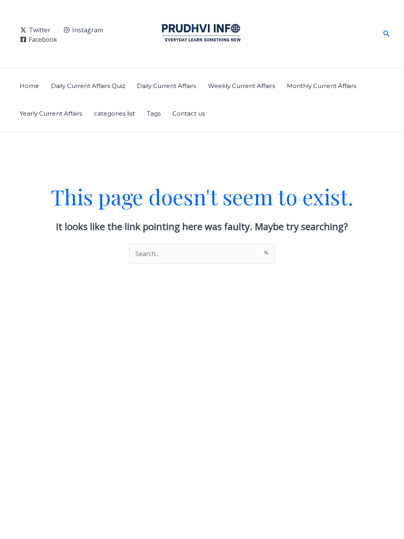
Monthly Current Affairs (321, 86)
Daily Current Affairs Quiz (88, 86)
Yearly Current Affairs (51, 113)
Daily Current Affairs (166, 86)
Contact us (188, 113)
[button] (386, 34)
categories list (114, 113)
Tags (154, 113)
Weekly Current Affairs (241, 86)
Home (29, 86)
